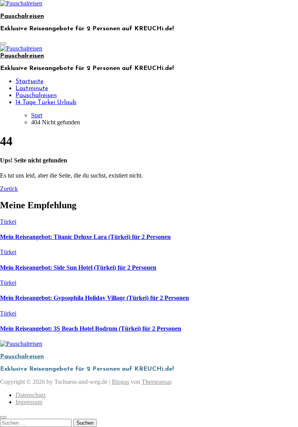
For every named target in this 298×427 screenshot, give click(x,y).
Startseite (29, 81)
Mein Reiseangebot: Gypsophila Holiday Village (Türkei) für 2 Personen (94, 298)
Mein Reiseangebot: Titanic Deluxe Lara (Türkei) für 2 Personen (85, 237)
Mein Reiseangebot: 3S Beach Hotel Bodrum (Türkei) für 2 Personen (90, 328)
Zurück (9, 188)
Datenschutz (31, 395)
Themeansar (156, 381)
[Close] (3, 417)
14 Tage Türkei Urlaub (46, 102)
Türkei (8, 221)
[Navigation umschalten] (3, 43)
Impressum (29, 402)
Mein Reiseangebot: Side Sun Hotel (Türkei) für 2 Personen (78, 267)
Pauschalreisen (22, 16)
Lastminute (32, 88)
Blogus (120, 381)
